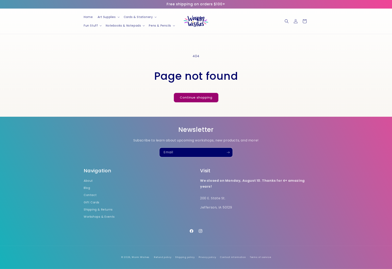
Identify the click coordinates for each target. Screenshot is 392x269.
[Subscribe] (228, 152)
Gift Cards (91, 202)
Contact (90, 195)
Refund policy (162, 257)
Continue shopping (196, 97)
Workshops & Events (99, 217)
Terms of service (260, 257)
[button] (108, 17)
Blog (87, 188)
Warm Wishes (140, 257)
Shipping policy (185, 257)
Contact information (233, 257)
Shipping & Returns (98, 209)
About (88, 181)
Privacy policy (207, 257)
